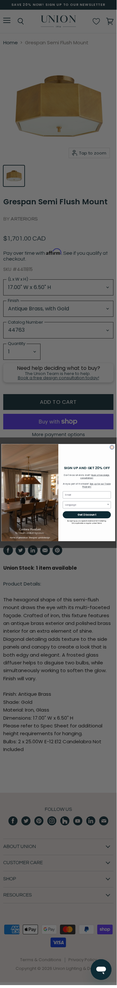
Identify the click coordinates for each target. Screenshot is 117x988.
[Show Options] (108, 504)
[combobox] (86, 504)
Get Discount (86, 515)
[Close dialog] (112, 447)
